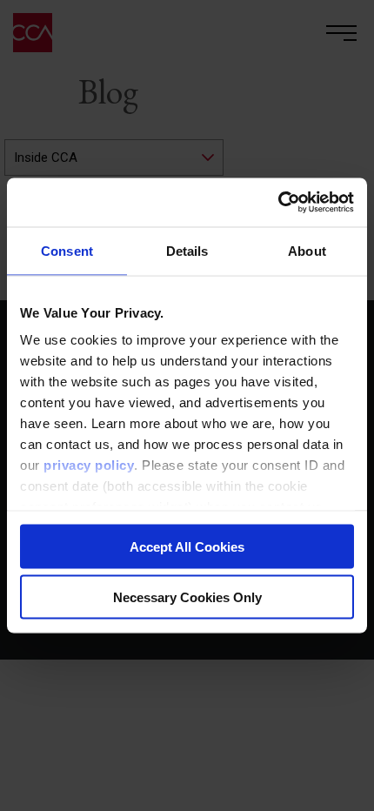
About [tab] (307, 250)
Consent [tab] (67, 250)
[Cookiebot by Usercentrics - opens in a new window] (278, 202)
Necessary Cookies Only (187, 597)
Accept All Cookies (187, 546)
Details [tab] (187, 250)
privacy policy (88, 465)
